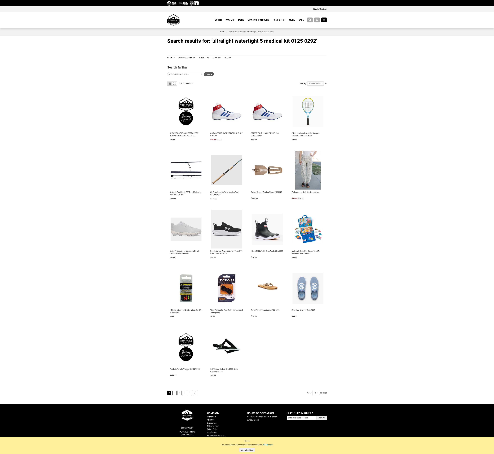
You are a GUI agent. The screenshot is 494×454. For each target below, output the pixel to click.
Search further (177, 67)
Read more (268, 445)
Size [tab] (226, 58)
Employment (212, 423)
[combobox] (310, 20)
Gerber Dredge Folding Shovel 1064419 (266, 192)
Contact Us (211, 417)
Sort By (303, 84)
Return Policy (212, 429)
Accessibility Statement (216, 435)
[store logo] (173, 20)
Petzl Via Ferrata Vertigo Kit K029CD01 (185, 369)
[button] (317, 20)
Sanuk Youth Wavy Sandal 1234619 (265, 310)
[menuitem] (219, 20)
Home (222, 32)
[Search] (201, 74)
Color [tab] (216, 58)
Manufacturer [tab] (185, 58)
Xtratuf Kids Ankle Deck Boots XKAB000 (267, 251)
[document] (247, 447)
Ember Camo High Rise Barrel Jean (305, 192)
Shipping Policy (213, 426)
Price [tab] (169, 58)
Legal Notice (212, 432)
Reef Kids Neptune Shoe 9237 (303, 310)
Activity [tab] (203, 58)
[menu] (260, 20)
